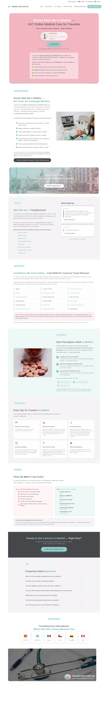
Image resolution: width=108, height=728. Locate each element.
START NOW (54, 44)
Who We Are (48, 6)
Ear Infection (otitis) (74, 293)
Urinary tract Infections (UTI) (77, 305)
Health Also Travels (87, 451)
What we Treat (68, 6)
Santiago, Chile (21, 253)
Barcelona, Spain (22, 232)
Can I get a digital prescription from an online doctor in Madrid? (54, 586)
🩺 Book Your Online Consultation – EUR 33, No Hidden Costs (32, 160)
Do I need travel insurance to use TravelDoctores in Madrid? (54, 605)
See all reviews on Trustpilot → (77, 239)
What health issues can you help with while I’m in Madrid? (54, 595)
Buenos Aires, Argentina (24, 247)
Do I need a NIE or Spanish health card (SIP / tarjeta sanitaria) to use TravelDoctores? (54, 590)
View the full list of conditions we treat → (79, 322)
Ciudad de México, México (24, 250)
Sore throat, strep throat (49, 293)
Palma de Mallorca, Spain (24, 241)
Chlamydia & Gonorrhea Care (23, 309)
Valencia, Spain (21, 235)
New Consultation (94, 6)
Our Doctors (57, 6)
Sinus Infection (73, 301)
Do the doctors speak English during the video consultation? (54, 600)
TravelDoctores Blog (79, 6)
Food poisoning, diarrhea (76, 289)
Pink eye (18, 293)
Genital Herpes (46, 305)
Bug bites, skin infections (49, 309)
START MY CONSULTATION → (54, 185)
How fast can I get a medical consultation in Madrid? (54, 581)
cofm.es (44, 435)
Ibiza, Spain (20, 244)
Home (41, 6)
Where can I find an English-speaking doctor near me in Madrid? (54, 576)
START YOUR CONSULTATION (54, 549)
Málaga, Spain (21, 238)
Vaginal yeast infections (21, 297)
